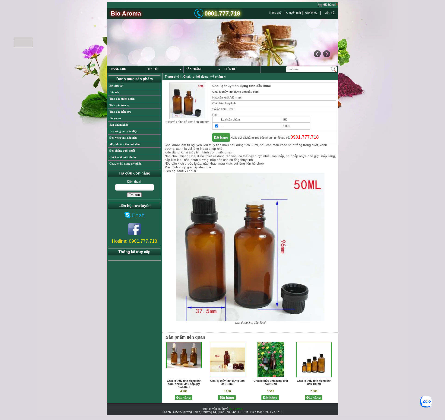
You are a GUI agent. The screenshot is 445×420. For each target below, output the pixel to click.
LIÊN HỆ (230, 69)
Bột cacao (115, 118)
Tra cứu (134, 195)
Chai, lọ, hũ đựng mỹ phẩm (125, 163)
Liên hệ (329, 12)
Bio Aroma (235, 408)
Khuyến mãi (293, 12)
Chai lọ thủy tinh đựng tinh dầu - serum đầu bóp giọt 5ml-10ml (184, 384)
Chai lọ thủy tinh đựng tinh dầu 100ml (314, 382)
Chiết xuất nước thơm (122, 157)
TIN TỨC (153, 69)
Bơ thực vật (116, 85)
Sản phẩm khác (118, 124)
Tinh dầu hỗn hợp (120, 111)
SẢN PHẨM (193, 69)
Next (326, 53)
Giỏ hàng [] (330, 4)
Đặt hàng (221, 137)
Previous (317, 53)
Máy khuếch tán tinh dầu (124, 144)
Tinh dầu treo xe (119, 105)
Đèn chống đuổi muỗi (122, 150)
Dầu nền (114, 92)
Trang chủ (275, 12)
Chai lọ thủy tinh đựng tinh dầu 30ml (227, 382)
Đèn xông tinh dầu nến (123, 137)
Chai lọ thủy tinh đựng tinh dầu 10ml (271, 382)
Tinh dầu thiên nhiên (122, 98)
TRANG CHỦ (117, 69)
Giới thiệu (311, 12)
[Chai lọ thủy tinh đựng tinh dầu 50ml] (187, 100)
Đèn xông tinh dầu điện (123, 131)
